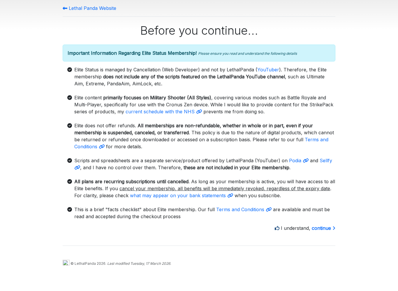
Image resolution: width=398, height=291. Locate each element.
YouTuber (268, 70)
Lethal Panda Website (91, 8)
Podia (296, 160)
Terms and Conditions (241, 209)
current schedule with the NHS (161, 111)
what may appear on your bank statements (178, 195)
